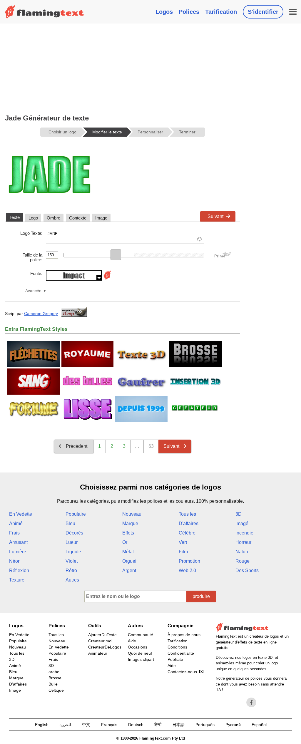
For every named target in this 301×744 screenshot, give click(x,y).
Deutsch (135, 724)
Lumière (17, 551)
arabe (54, 671)
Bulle (53, 684)
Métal (128, 551)
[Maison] (44, 11)
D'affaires (188, 523)
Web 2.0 (187, 570)
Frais (14, 532)
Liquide (73, 551)
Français (109, 724)
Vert (183, 542)
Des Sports (247, 570)
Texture (16, 579)
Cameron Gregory (41, 313)
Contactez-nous (182, 671)
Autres (72, 579)
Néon (15, 561)
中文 (86, 724)
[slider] (116, 254)
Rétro (71, 570)
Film (183, 551)
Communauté (140, 634)
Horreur (243, 542)
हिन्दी (157, 724)
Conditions (177, 647)
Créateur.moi (100, 641)
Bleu (70, 523)
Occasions (137, 647)
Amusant (18, 542)
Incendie (244, 532)
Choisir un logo (62, 132)
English (42, 724)
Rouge (242, 561)
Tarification (221, 12)
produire (201, 596)
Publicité (175, 659)
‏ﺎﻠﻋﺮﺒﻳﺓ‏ (65, 724)
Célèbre (187, 532)
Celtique (56, 690)
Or (124, 542)
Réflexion (19, 570)
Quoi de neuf (140, 653)
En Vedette (20, 514)
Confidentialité (181, 653)
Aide (132, 641)
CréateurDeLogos (104, 647)
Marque (130, 523)
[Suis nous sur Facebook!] (251, 703)
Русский (233, 724)
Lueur (72, 542)
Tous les (187, 514)
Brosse (55, 678)
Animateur (97, 653)
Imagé (241, 523)
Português (205, 724)
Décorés (74, 532)
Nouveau (131, 514)
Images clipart (141, 659)
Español (259, 724)
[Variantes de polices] (107, 279)
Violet (72, 561)
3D (238, 514)
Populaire (76, 514)
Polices (189, 12)
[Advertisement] (122, 67)
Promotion (189, 561)
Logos (164, 12)
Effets (128, 532)
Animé (16, 523)
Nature (242, 551)
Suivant (215, 216)
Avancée (33, 291)
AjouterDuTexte (102, 634)
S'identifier (263, 12)
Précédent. (77, 446)
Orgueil (130, 561)
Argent (129, 570)
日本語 (178, 724)
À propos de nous (184, 634)
